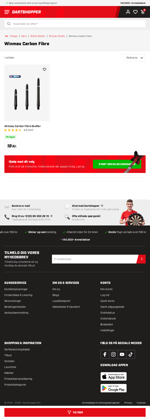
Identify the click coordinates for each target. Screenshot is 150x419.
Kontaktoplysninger (16, 289)
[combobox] (77, 24)
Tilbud (8, 355)
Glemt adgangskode (112, 306)
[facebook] (104, 354)
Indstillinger (107, 330)
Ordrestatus (107, 312)
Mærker (9, 373)
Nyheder (9, 361)
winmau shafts (57, 36)
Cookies (141, 402)
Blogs (55, 295)
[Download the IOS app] (113, 376)
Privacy (128, 402)
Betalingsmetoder (15, 306)
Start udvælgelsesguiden (117, 164)
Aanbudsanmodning (16, 312)
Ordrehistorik (108, 318)
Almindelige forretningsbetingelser (101, 402)
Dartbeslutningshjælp (17, 349)
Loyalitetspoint (61, 301)
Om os (56, 289)
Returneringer (12, 301)
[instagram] (113, 354)
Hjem (24, 36)
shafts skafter (37, 36)
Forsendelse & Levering (18, 295)
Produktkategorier (15, 384)
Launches (10, 367)
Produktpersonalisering (18, 378)
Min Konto (106, 289)
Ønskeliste (106, 324)
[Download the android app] (113, 388)
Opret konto (107, 301)
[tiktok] (130, 354)
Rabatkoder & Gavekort (66, 306)
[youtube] (122, 354)
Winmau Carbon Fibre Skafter (22, 126)
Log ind (104, 295)
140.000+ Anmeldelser (133, 3)
